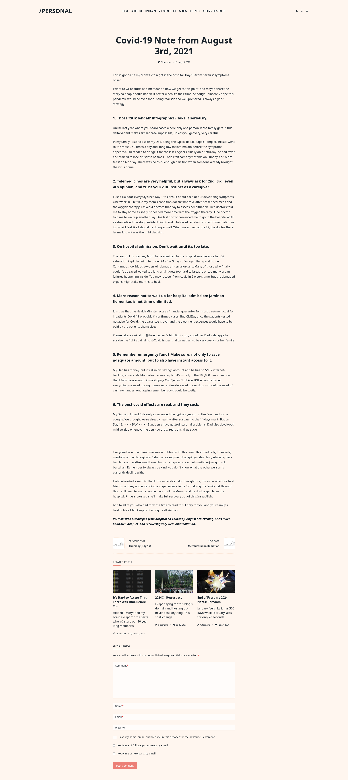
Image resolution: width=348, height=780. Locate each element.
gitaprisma (166, 62)
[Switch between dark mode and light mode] (297, 11)
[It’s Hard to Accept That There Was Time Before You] (132, 581)
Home (126, 11)
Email (119, 717)
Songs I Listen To (189, 11)
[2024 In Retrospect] (174, 581)
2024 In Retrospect (168, 597)
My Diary (150, 11)
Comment (121, 665)
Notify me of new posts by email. (136, 753)
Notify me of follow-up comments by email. (143, 745)
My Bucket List (167, 11)
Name (119, 706)
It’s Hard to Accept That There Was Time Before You (130, 602)
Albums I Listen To (214, 11)
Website (120, 727)
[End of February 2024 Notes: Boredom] (216, 581)
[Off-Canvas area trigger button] (307, 11)
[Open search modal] (302, 11)
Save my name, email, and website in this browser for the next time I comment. (167, 737)
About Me (136, 11)
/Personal (55, 11)
